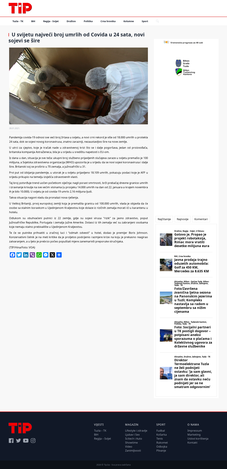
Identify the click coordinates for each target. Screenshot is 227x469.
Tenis (159, 438)
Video (128, 446)
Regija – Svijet (102, 438)
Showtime (131, 442)
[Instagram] (33, 440)
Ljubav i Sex (132, 434)
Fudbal (160, 430)
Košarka (161, 434)
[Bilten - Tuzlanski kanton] (186, 72)
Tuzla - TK (17, 21)
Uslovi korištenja (197, 438)
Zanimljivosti (133, 450)
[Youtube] (25, 440)
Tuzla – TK (100, 430)
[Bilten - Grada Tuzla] (186, 63)
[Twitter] (18, 440)
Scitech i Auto (133, 438)
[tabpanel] (186, 310)
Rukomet (162, 442)
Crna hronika (108, 21)
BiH (33, 21)
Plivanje (161, 450)
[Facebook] (11, 440)
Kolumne (128, 21)
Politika (88, 21)
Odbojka (161, 446)
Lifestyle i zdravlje (136, 430)
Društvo (71, 21)
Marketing (194, 434)
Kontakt (192, 442)
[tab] (164, 219)
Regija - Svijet (51, 21)
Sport (145, 21)
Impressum (194, 430)
